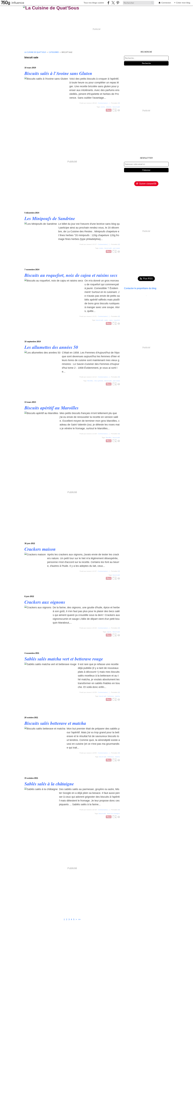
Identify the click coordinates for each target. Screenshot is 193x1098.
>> (79, 919)
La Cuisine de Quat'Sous (35, 52)
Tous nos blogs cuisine (94, 3)
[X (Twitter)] (113, 2)
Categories (54, 52)
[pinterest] (118, 2)
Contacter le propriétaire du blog (140, 288)
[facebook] (108, 2)
